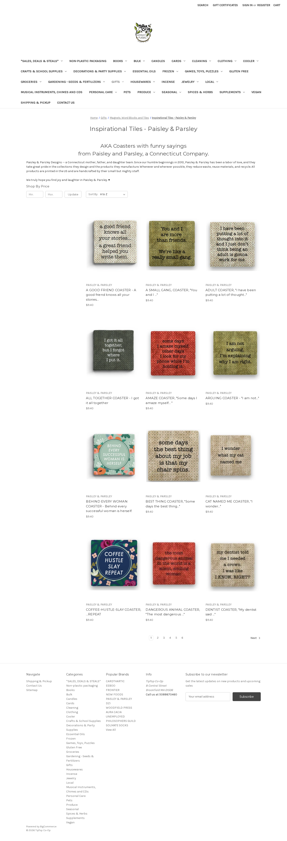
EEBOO (110, 685)
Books (118, 61)
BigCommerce (48, 826)
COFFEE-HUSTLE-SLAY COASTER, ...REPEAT (113, 612)
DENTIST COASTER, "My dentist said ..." (231, 612)
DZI (108, 703)
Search (202, 5)
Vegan (256, 92)
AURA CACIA (114, 712)
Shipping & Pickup (35, 102)
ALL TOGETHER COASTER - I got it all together (112, 400)
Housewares (140, 82)
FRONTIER (113, 690)
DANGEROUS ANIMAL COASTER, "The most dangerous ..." (173, 612)
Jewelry (188, 82)
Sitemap (32, 690)
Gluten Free (239, 71)
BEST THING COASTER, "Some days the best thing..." (170, 503)
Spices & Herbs (200, 92)
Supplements (230, 92)
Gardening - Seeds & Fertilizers (74, 82)
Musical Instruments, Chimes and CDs (51, 92)
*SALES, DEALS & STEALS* (40, 61)
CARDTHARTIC (115, 681)
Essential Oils (144, 71)
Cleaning (199, 61)
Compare (112, 244)
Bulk (137, 61)
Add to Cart (113, 251)
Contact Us (66, 102)
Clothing (225, 61)
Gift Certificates (225, 5)
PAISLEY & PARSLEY (119, 699)
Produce (144, 92)
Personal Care (101, 92)
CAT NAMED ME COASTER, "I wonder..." (229, 503)
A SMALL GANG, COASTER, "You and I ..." (171, 292)
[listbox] (114, 194)
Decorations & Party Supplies (97, 71)
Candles (158, 61)
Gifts (116, 82)
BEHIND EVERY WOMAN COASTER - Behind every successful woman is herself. (109, 506)
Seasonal (169, 92)
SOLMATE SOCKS (117, 725)
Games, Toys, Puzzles (202, 71)
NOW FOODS (114, 694)
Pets (127, 92)
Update (73, 194)
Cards (176, 61)
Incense (168, 82)
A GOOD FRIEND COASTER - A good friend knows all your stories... (111, 294)
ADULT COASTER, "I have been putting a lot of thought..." (230, 292)
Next (253, 638)
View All (111, 730)
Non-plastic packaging (87, 61)
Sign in (247, 5)
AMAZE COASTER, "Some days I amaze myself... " (171, 400)
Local (209, 82)
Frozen (168, 71)
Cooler (248, 61)
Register (263, 5)
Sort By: (93, 194)
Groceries (29, 82)
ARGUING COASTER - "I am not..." (232, 398)
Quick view (112, 236)
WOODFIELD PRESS (119, 707)
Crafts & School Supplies (42, 71)
